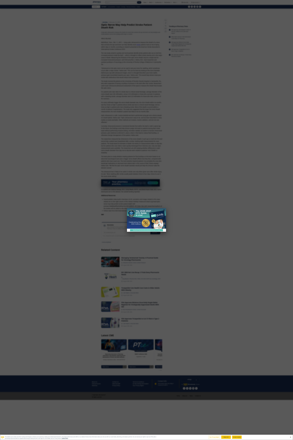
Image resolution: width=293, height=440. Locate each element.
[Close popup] (164, 210)
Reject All (226, 437)
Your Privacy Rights (214, 437)
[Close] (290, 437)
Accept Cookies (237, 437)
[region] (146, 437)
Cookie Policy (65, 438)
